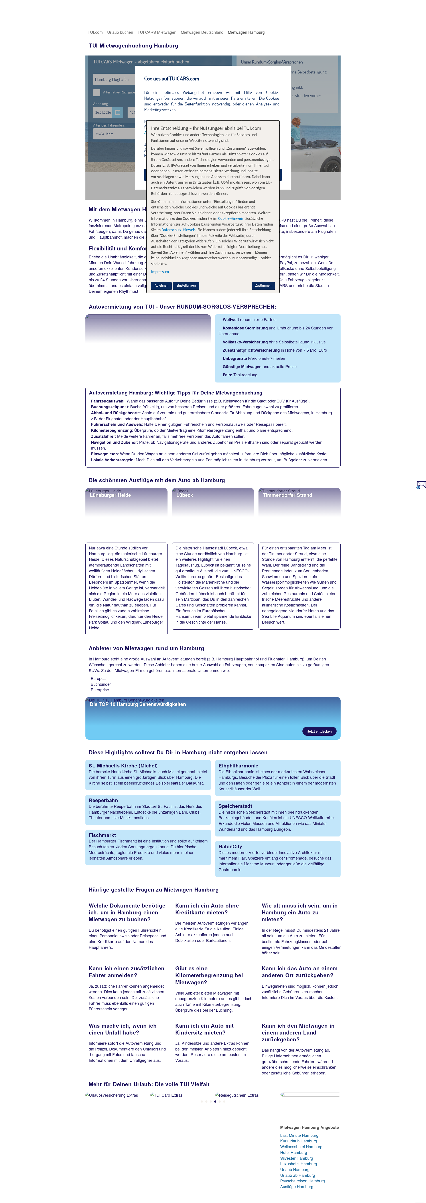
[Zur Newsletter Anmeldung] (421, 487)
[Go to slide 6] (224, 1101)
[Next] (337, 1105)
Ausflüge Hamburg (296, 1186)
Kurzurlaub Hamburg (298, 1141)
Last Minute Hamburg (299, 1135)
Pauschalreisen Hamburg (302, 1180)
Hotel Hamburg (293, 1152)
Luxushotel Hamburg (298, 1163)
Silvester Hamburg (296, 1158)
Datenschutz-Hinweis (178, 230)
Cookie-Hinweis (230, 219)
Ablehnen (161, 285)
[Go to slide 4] (215, 1101)
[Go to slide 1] (202, 1101)
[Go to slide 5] (220, 1101)
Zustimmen (263, 285)
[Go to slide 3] (211, 1101)
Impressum (160, 272)
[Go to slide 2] (206, 1101)
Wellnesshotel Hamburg (301, 1146)
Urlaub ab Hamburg (297, 1175)
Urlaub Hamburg (295, 1169)
